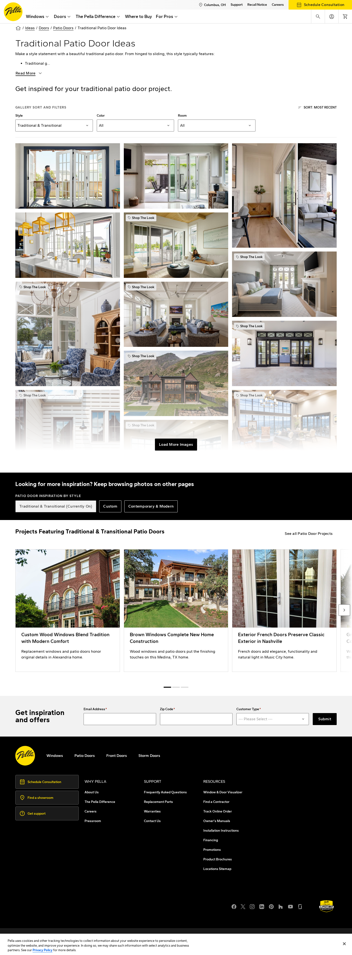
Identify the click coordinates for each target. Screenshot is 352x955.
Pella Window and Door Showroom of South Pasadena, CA (76, 914)
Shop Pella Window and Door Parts (55, 909)
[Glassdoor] (300, 906)
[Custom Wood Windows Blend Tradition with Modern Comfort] (68, 610)
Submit (324, 719)
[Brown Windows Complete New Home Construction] (176, 610)
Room (182, 116)
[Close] (344, 943)
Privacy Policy (42, 950)
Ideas (30, 28)
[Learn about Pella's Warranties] (326, 906)
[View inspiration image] (67, 176)
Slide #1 (176, 687)
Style (19, 116)
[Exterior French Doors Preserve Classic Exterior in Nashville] (284, 610)
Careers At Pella (39, 903)
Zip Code (166, 709)
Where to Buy (138, 16)
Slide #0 (167, 687)
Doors (44, 28)
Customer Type (247, 709)
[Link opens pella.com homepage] (25, 755)
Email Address (94, 709)
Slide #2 (184, 687)
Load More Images (176, 444)
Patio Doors (63, 28)
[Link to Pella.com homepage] (13, 12)
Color (101, 116)
